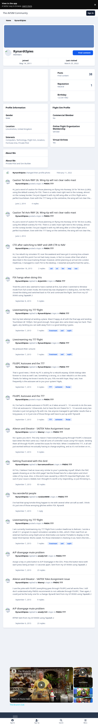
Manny (41, 432)
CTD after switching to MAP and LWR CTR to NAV (39, 244)
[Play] (83, 692)
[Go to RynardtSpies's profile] (7, 172)
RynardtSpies (19, 172)
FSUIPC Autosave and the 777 (28, 363)
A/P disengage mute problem (29, 552)
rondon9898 (43, 496)
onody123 (42, 556)
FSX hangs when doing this (27, 277)
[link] (13, 671)
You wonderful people (24, 493)
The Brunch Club (27, 671)
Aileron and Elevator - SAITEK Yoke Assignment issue (41, 428)
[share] (68, 670)
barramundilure (45, 464)
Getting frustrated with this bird (30, 460)
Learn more (5, 4)
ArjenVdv (42, 281)
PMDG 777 (49, 183)
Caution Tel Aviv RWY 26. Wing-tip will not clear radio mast (44, 180)
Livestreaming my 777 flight (28, 309)
